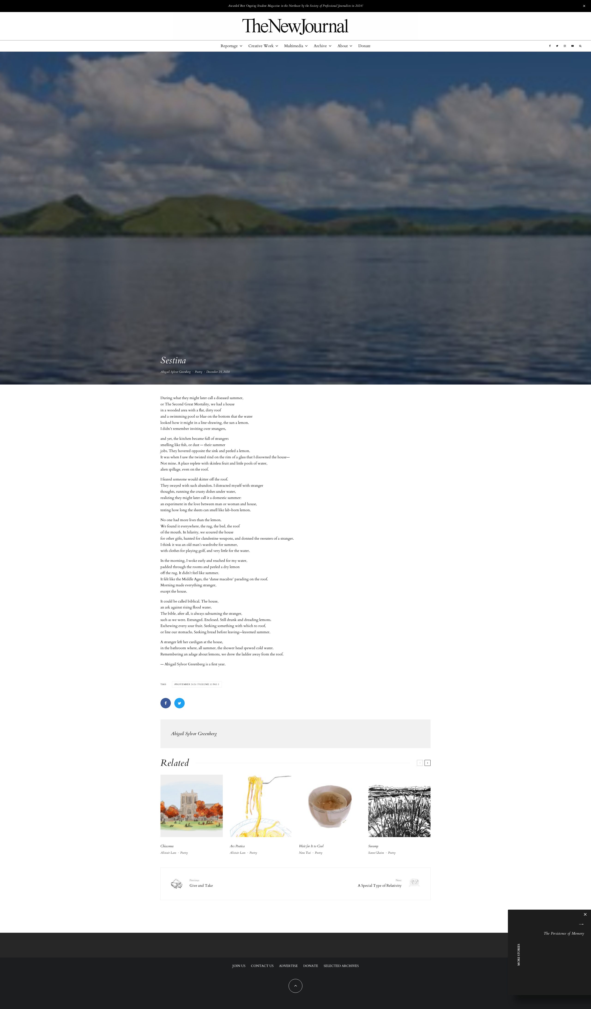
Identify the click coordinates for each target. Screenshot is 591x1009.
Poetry (198, 372)
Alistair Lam (168, 853)
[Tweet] (179, 703)
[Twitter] (557, 46)
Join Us (238, 966)
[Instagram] (565, 46)
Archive (320, 46)
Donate (364, 46)
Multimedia (293, 46)
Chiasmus (167, 846)
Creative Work (261, 46)
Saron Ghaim (376, 853)
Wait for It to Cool (311, 846)
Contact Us (262, 966)
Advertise (288, 966)
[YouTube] (572, 46)
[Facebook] (549, 46)
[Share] (165, 703)
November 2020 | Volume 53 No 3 (197, 684)
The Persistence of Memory (564, 933)
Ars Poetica (237, 846)
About (343, 46)
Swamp (373, 846)
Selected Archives (341, 966)
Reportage (229, 46)
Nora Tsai (305, 853)
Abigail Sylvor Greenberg (175, 372)
